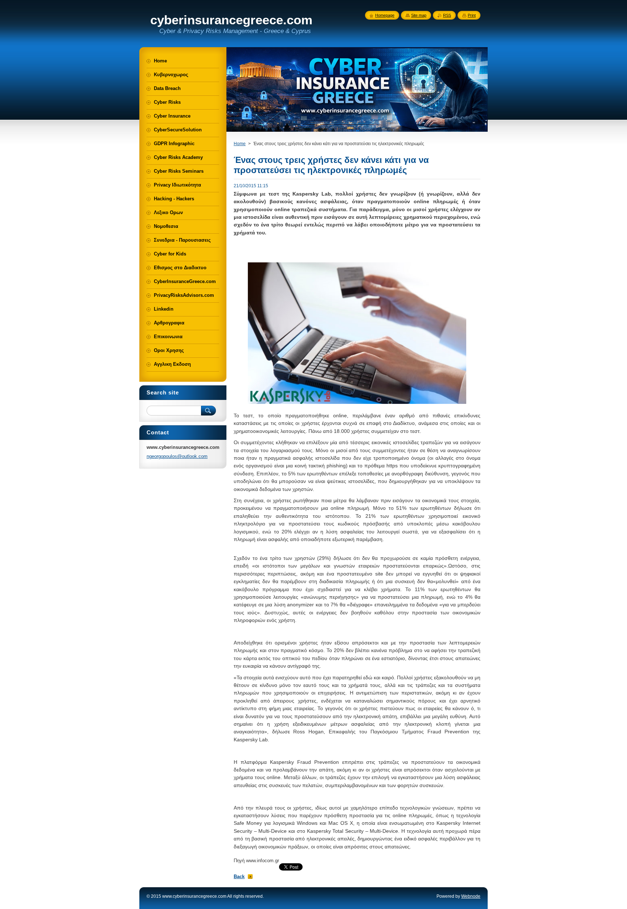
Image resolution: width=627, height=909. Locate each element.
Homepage (384, 15)
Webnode (470, 896)
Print (472, 15)
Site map (418, 15)
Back (239, 876)
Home (240, 144)
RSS (447, 15)
